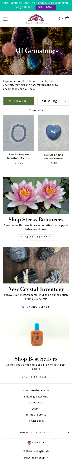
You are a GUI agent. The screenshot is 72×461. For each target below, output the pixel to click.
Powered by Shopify (36, 457)
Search (36, 409)
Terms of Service (36, 414)
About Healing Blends (36, 390)
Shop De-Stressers (36, 237)
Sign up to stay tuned (36, 432)
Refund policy (36, 421)
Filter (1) (19, 101)
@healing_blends (36, 307)
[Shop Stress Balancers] (36, 195)
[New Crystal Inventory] (36, 265)
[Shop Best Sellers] (36, 334)
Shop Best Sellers (36, 377)
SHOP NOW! (45, 7)
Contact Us (36, 402)
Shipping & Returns (36, 396)
